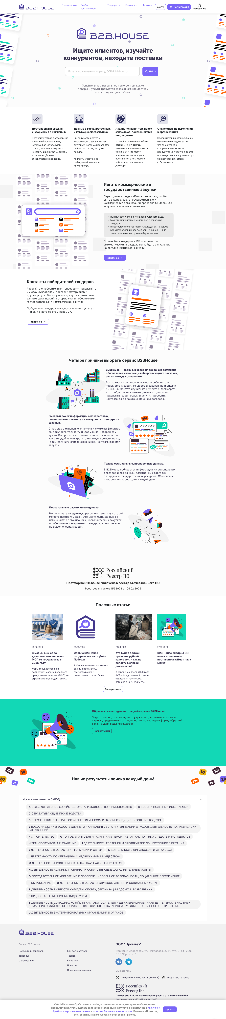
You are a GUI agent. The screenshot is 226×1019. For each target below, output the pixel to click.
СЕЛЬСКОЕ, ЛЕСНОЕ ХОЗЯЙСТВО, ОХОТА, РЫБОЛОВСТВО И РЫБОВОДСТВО (80, 807)
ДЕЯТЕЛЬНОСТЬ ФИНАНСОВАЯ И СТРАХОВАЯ (140, 849)
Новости (72, 965)
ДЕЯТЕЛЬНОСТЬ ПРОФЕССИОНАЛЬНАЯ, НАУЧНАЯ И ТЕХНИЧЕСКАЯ (75, 863)
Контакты (72, 960)
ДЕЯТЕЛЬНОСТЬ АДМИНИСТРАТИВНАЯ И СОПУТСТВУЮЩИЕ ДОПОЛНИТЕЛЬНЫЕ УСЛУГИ (90, 869)
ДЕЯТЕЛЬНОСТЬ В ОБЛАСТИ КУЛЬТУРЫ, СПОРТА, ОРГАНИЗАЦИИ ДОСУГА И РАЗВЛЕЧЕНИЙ (91, 889)
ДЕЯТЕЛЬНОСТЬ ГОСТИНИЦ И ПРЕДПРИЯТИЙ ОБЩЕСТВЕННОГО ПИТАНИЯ (133, 843)
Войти (160, 6)
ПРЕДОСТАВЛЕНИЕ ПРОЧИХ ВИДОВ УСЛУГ (58, 896)
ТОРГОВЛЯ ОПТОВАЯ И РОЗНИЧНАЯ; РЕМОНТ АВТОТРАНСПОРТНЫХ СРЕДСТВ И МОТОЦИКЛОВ (125, 836)
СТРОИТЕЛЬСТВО (41, 836)
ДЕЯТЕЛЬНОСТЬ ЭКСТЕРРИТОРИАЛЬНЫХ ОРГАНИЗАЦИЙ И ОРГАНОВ (76, 912)
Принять (170, 1009)
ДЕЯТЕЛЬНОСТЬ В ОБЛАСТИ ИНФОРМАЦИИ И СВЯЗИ (65, 849)
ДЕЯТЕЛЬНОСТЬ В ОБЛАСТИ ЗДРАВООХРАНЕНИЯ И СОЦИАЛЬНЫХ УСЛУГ (107, 882)
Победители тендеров (31, 951)
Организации (26, 960)
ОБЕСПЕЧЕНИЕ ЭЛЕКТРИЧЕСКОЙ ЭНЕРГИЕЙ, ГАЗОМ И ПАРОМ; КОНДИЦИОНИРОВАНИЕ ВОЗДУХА (95, 820)
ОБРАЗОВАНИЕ (40, 882)
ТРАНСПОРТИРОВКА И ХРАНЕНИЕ (52, 843)
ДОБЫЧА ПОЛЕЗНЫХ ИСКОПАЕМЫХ (163, 807)
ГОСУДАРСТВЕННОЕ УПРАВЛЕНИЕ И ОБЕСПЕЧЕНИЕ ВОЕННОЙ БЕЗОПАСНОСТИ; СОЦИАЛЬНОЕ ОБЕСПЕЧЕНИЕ (104, 876)
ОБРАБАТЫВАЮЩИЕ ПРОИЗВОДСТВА (55, 813)
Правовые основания (79, 970)
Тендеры (24, 955)
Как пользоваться (77, 951)
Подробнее (112, 257)
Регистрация (181, 6)
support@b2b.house (178, 977)
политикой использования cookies (112, 1011)
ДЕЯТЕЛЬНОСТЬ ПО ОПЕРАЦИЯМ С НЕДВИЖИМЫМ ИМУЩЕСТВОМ (74, 856)
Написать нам (102, 730)
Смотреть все (113, 689)
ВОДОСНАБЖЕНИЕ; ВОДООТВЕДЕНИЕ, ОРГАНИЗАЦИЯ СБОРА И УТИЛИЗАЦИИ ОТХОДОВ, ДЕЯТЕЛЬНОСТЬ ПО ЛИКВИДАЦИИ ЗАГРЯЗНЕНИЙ (112, 828)
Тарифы (71, 955)
